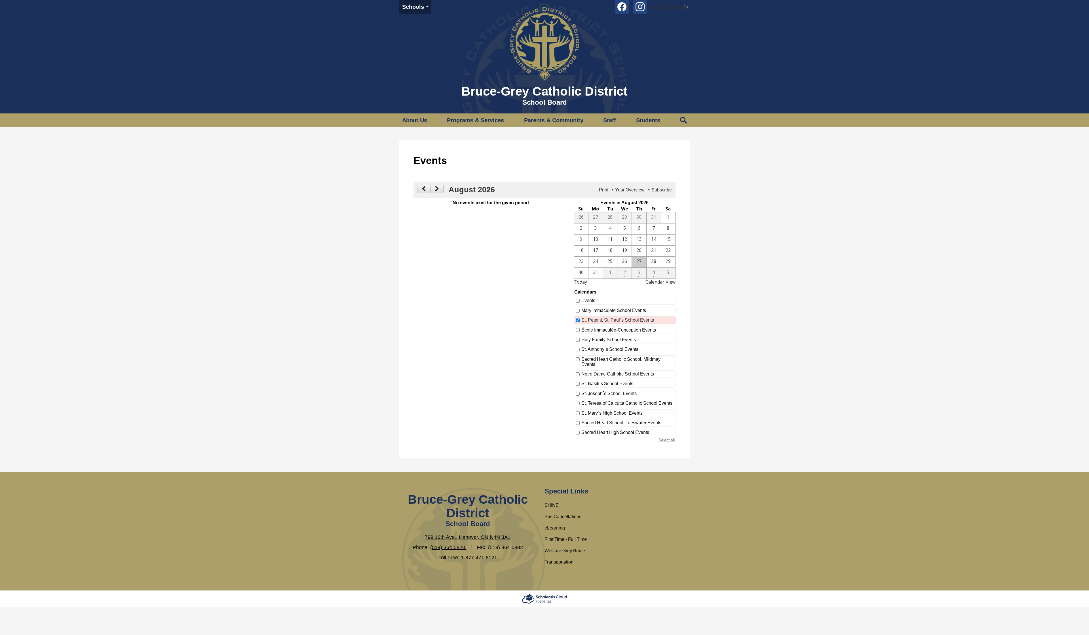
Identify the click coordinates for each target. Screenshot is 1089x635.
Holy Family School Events (608, 339)
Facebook (622, 7)
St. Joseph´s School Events (609, 393)
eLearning (554, 528)
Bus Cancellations (562, 516)
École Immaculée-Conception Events (618, 330)
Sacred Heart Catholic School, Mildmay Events (620, 362)
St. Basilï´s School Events (607, 383)
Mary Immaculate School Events (613, 310)
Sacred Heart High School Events (615, 432)
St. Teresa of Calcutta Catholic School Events (626, 403)
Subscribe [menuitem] (661, 189)
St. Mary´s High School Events (612, 413)
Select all (667, 440)
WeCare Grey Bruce (564, 550)
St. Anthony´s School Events (609, 349)
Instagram (640, 7)
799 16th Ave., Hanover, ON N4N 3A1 (467, 537)
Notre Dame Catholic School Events (617, 374)
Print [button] (603, 189)
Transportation (558, 562)
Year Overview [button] (630, 189)
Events (588, 300)
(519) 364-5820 (448, 547)
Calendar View (660, 282)
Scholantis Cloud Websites (544, 599)
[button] (414, 120)
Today (580, 282)
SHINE (551, 505)
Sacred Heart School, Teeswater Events (621, 422)
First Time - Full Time (565, 539)
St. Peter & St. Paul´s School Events (617, 320)
